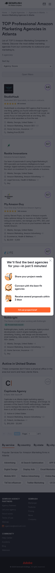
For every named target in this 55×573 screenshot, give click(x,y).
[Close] (50, 260)
